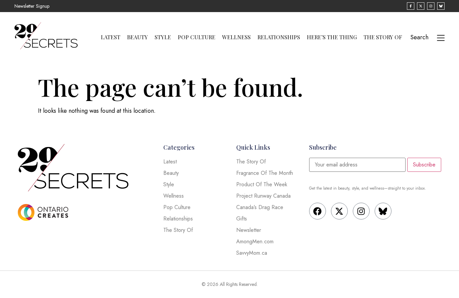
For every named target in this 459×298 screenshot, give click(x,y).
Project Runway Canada (263, 196)
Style (163, 37)
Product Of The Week (261, 184)
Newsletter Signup (31, 6)
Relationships (278, 37)
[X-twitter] (339, 211)
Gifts (241, 218)
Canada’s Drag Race (259, 207)
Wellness (236, 37)
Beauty (137, 37)
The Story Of (383, 37)
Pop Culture (196, 37)
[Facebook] (317, 211)
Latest (110, 37)
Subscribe (424, 164)
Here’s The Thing (332, 37)
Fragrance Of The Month (264, 173)
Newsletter (248, 230)
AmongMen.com (255, 241)
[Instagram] (361, 211)
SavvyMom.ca (251, 253)
